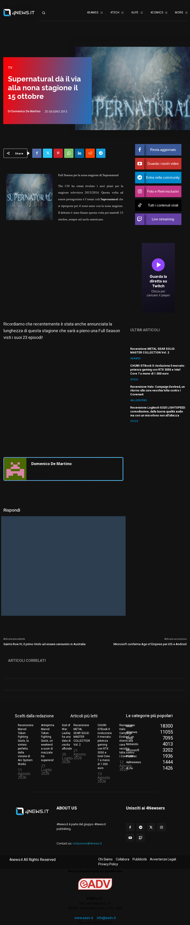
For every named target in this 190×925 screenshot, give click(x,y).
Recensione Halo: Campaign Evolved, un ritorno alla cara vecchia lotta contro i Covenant (157, 391)
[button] (47, 12)
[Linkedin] (79, 153)
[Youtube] (130, 838)
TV (10, 67)
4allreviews (138, 400)
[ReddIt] (90, 153)
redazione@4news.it (87, 843)
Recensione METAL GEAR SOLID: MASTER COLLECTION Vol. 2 (152, 351)
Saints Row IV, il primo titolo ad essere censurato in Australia (44, 644)
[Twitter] (47, 153)
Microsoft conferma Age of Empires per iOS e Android (150, 644)
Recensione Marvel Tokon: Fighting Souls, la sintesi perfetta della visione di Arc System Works (25, 745)
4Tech (134, 379)
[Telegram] (100, 153)
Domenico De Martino (26, 111)
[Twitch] (140, 838)
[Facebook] (36, 153)
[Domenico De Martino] (15, 469)
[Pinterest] (58, 153)
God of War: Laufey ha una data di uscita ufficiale (67, 737)
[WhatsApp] (68, 153)
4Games (135, 358)
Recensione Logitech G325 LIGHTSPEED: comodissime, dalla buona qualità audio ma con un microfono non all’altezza (158, 412)
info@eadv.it (106, 918)
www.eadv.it (83, 918)
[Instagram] (161, 827)
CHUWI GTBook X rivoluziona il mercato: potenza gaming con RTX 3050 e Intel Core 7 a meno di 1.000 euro (157, 370)
